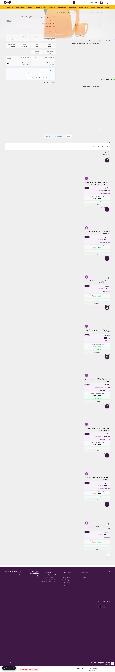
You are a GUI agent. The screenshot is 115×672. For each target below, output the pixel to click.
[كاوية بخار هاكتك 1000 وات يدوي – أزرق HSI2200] (97, 364)
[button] (97, 204)
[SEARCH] (74, 2)
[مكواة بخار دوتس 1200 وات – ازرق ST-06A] (97, 511)
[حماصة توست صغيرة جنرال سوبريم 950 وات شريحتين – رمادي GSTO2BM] (97, 167)
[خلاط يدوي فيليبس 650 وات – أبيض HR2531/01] (97, 216)
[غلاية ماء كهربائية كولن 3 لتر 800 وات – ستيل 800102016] (97, 265)
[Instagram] (104, 606)
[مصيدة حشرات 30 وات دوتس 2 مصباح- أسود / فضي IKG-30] (97, 413)
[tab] (69, 136)
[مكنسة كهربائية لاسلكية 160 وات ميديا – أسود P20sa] (97, 462)
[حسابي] (5, 2)
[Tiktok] (100, 606)
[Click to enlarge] (112, 663)
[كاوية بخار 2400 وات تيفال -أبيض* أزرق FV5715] (97, 315)
